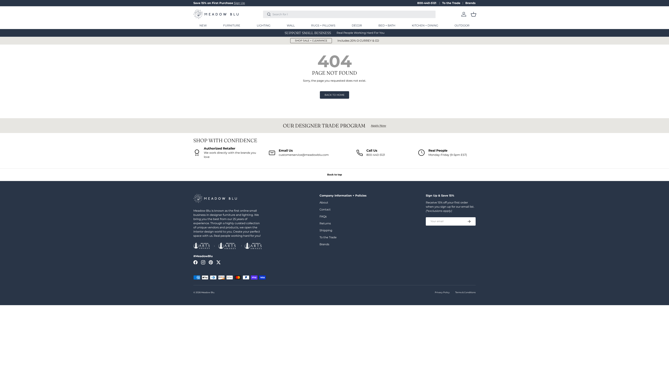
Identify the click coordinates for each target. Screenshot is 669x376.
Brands (470, 3)
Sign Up (239, 3)
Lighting (263, 25)
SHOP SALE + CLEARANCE (311, 40)
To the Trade (451, 3)
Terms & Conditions (465, 292)
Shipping (326, 230)
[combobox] (349, 14)
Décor (357, 25)
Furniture (231, 25)
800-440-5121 (427, 3)
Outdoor (462, 25)
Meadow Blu (207, 292)
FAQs (323, 216)
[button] (473, 14)
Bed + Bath (386, 25)
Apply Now (378, 125)
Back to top (334, 174)
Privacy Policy (442, 292)
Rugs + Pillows (323, 25)
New (203, 25)
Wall (291, 25)
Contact (325, 209)
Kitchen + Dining (425, 25)
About (324, 202)
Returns (325, 223)
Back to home (334, 94)
